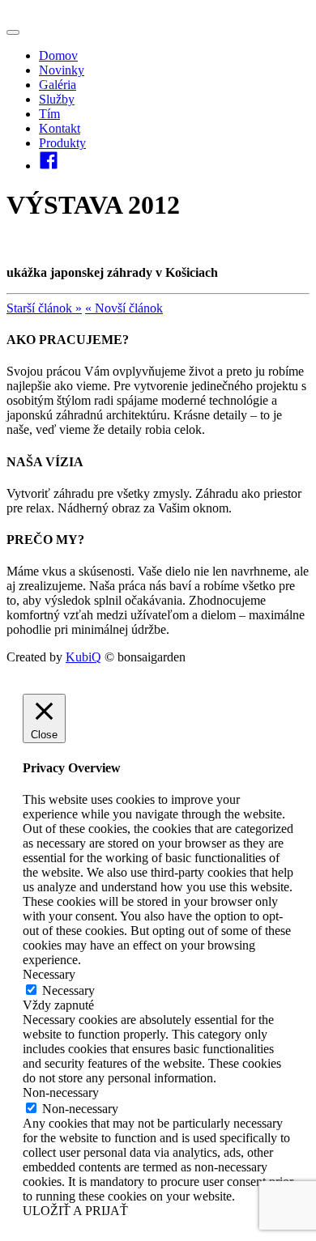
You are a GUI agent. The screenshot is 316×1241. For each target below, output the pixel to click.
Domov (58, 55)
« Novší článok (124, 308)
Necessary (68, 990)
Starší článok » (44, 308)
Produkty (62, 143)
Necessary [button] (49, 974)
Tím (49, 114)
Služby (57, 99)
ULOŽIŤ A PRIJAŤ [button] (75, 1211)
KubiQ (83, 657)
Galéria (57, 84)
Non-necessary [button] (61, 1092)
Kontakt (59, 128)
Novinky (61, 70)
